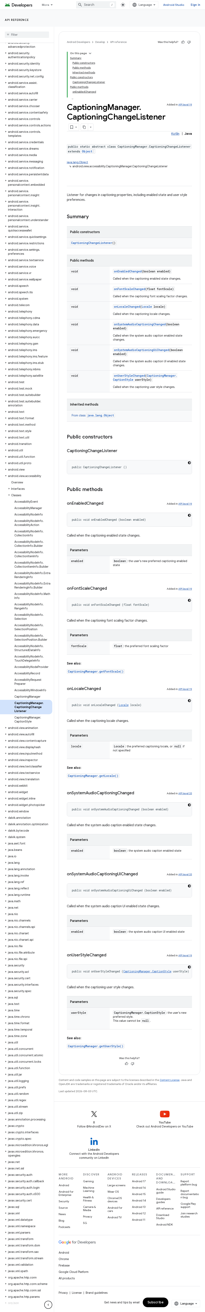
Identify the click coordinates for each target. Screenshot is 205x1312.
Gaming (88, 1181)
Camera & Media (89, 1208)
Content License (170, 1080)
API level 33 (185, 793)
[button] (26, 45)
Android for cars (115, 1209)
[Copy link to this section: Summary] (93, 217)
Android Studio (173, 5)
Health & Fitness (88, 1198)
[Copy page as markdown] (84, 127)
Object (87, 151)
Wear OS (113, 1191)
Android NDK (164, 1224)
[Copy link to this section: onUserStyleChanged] (110, 955)
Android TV (115, 1217)
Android (64, 1185)
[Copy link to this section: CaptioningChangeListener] (121, 451)
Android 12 (139, 1213)
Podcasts (64, 1227)
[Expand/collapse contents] (90, 53)
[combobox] (96, 4)
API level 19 (185, 104)
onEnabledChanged (128, 271)
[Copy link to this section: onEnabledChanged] (107, 503)
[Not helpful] (189, 42)
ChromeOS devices (115, 1199)
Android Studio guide (165, 1190)
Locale (147, 306)
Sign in (195, 5)
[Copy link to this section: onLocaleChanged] (105, 689)
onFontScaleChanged (129, 289)
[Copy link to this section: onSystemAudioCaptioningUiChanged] (142, 874)
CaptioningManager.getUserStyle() (95, 1046)
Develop (100, 42)
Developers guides (163, 1200)
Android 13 (139, 1207)
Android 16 (139, 1187)
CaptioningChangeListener (91, 243)
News (62, 1214)
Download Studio (162, 1216)
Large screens (116, 1185)
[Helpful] (183, 42)
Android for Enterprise (66, 1193)
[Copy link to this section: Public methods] (107, 489)
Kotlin (175, 134)
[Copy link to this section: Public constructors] (117, 437)
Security (64, 1201)
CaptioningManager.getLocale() (93, 776)
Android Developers (78, 42)
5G (85, 1223)
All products (67, 1278)
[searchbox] (27, 34)
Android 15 (139, 1194)
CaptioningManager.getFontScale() (96, 671)
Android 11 (138, 1220)
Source (63, 1208)
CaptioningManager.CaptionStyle (147, 971)
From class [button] (93, 415)
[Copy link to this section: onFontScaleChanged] (111, 588)
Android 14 (139, 1200)
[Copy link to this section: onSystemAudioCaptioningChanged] (138, 793)
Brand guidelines (97, 1292)
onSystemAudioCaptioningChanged (140, 324)
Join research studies (189, 1215)
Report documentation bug (190, 1194)
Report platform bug (189, 1182)
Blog (61, 1220)
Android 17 (139, 1181)
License (77, 1292)
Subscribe (156, 1302)
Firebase (64, 1265)
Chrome (64, 1259)
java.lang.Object (77, 162)
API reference (17, 20)
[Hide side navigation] (48, 1305)
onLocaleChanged (127, 306)
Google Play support (188, 1205)
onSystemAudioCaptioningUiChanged (141, 350)
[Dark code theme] (189, 462)
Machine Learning (88, 1189)
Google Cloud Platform (73, 1272)
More (45, 5)
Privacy (87, 1216)
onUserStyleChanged (129, 375)
